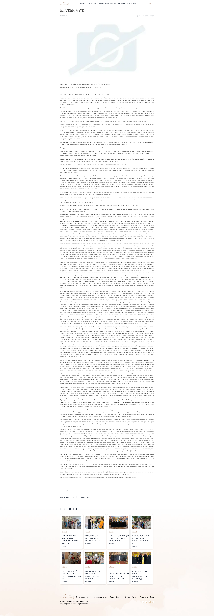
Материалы (123, 3)
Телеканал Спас (147, 597)
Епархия (100, 3)
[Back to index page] (64, 5)
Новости (84, 3)
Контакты (133, 3)
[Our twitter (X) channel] (146, 602)
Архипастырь (111, 3)
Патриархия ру (82, 597)
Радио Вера (115, 597)
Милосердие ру (100, 597)
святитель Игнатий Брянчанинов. (75, 497)
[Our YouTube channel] (150, 602)
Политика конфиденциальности (74, 601)
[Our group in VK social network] (143, 602)
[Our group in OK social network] (153, 602)
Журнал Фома (130, 597)
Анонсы (92, 3)
